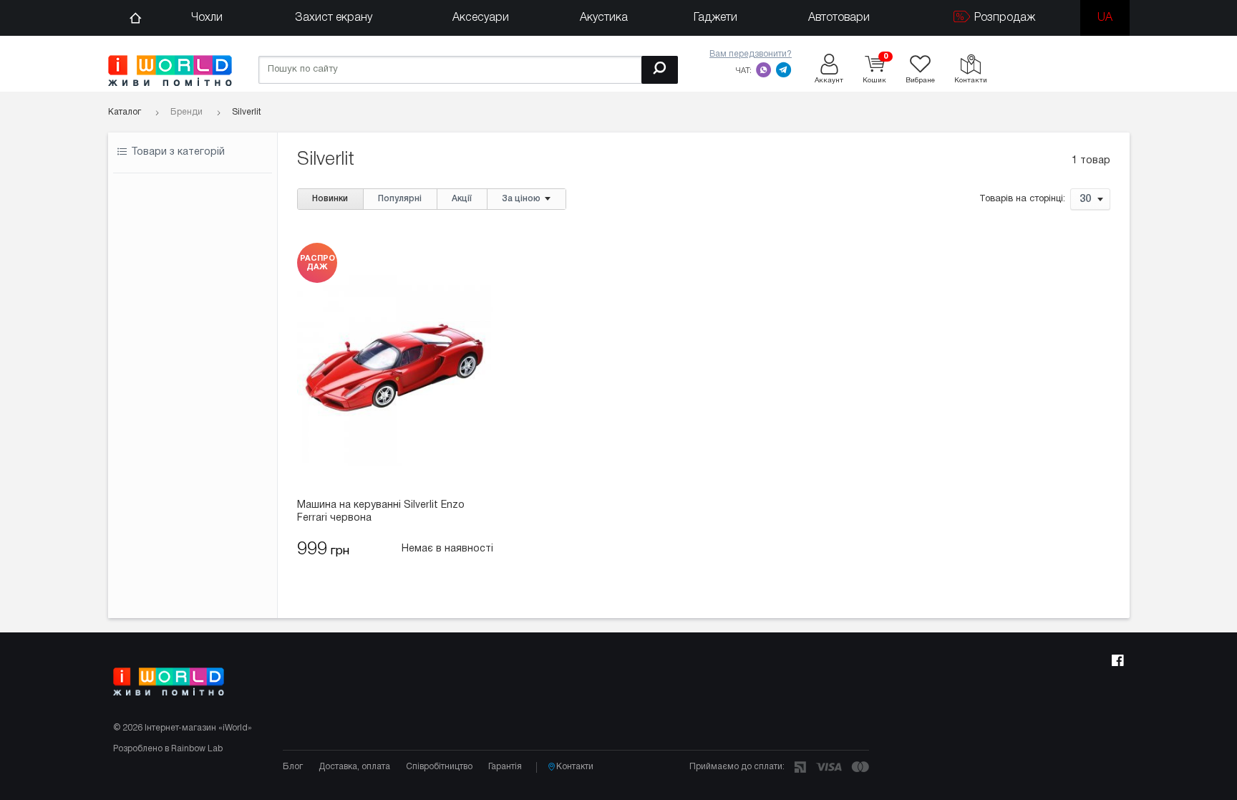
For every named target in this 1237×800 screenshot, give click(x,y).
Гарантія (505, 767)
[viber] (764, 69)
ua (1104, 18)
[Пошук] (659, 70)
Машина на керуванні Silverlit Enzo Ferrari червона (381, 512)
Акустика (604, 18)
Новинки (330, 199)
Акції (462, 199)
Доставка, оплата (354, 767)
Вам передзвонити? (750, 54)
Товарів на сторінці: (1022, 200)
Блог (293, 767)
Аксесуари (480, 18)
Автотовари (839, 18)
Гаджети (715, 18)
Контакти (574, 767)
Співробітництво (439, 767)
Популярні (400, 199)
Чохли (207, 18)
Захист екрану (333, 18)
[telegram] (784, 69)
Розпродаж (1003, 18)
